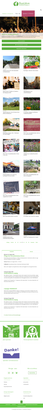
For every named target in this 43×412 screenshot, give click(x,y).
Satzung (5, 384)
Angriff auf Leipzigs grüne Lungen (31, 237)
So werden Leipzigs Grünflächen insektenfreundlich (31, 113)
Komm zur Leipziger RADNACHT (21, 38)
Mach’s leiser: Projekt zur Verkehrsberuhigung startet (10, 92)
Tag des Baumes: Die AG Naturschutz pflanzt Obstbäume (11, 113)
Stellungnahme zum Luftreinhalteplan (28, 92)
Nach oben (21, 402)
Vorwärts (32, 242)
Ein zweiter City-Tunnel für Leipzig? (31, 216)
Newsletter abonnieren (21, 48)
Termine (12, 251)
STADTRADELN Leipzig (11, 273)
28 (23, 242)
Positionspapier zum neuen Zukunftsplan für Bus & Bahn (10, 175)
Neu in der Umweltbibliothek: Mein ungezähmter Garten (10, 196)
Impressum (8, 404)
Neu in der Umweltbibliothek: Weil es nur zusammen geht (32, 133)
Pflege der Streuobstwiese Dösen (14, 256)
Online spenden (21, 41)
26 (20, 242)
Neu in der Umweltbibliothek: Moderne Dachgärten (31, 175)
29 (26, 242)
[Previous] (2, 28)
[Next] (40, 28)
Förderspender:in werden (22, 44)
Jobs (24, 398)
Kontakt (14, 404)
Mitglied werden (7, 395)
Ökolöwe (5, 382)
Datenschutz (20, 404)
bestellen (32, 373)
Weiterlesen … (13, 65)
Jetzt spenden (7, 339)
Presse (31, 251)
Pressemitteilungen (21, 406)
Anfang (8, 242)
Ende (37, 242)
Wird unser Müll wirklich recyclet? (10, 216)
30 (28, 242)
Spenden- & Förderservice (10, 360)
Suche (41, 8)
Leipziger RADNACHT (10, 288)
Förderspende (25, 384)
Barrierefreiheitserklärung (31, 404)
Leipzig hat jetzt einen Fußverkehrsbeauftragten (8, 237)
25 (17, 242)
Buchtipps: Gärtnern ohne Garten (31, 70)
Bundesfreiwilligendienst (27, 395)
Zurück (12, 242)
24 (15, 242)
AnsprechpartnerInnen (8, 386)
